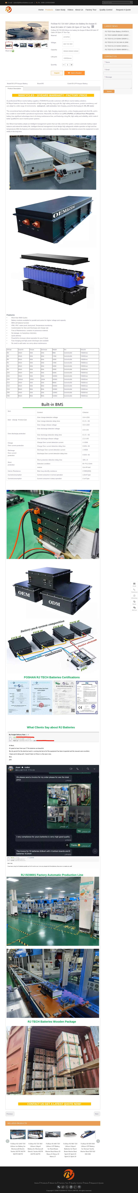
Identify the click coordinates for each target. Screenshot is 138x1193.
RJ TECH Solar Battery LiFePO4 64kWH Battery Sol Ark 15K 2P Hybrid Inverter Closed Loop (118, 31)
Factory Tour (64, 1183)
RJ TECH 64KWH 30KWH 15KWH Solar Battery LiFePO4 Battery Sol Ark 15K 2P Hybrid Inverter (118, 35)
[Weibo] (63, 1187)
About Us (53, 1183)
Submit (109, 91)
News (86, 1183)
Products (44, 1183)
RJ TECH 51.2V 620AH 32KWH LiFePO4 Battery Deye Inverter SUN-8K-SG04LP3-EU (118, 39)
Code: (69, 83)
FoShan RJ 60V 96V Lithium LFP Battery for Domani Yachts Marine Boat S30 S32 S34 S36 (53, 1149)
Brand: (39, 83)
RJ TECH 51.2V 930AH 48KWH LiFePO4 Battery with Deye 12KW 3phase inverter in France (118, 49)
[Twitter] (67, 1187)
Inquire (57, 73)
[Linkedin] (71, 1187)
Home (36, 1183)
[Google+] (75, 1187)
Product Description (14, 88)
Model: (9, 83)
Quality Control (76, 1183)
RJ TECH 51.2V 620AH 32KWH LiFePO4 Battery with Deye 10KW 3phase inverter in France (118, 46)
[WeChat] (58, 1187)
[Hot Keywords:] (131, 2)
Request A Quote (97, 1183)
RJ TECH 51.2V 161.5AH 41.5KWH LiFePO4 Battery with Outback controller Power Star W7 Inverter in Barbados (118, 42)
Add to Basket (76, 73)
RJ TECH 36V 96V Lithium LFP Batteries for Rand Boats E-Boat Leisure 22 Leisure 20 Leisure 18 (70, 1149)
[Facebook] (79, 1187)
